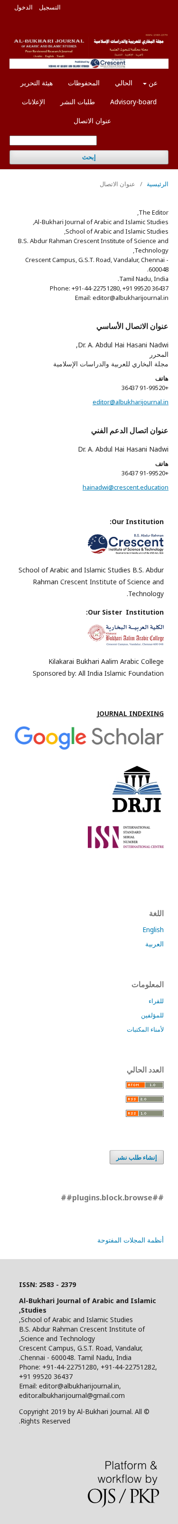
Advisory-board (133, 101)
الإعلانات (33, 101)
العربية (154, 943)
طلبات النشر (77, 101)
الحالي (123, 82)
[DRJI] (136, 813)
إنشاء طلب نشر (136, 1157)
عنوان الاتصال (92, 120)
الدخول (23, 7)
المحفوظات (84, 82)
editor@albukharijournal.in (131, 402)
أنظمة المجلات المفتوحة (130, 1239)
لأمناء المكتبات (145, 1029)
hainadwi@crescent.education (126, 487)
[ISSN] (126, 845)
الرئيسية (158, 184)
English (153, 929)
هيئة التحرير (36, 82)
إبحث (89, 157)
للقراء (156, 1001)
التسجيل (50, 7)
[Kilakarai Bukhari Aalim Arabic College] (126, 642)
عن (152, 82)
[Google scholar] (89, 748)
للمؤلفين (152, 1015)
